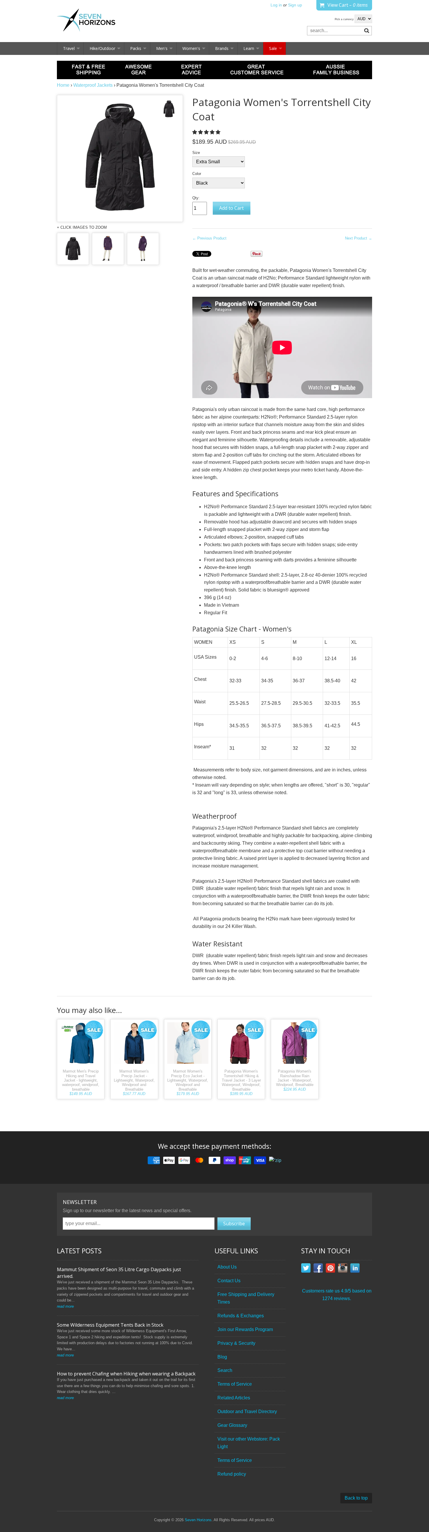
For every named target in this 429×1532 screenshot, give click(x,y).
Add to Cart (231, 208)
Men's (162, 48)
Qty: (196, 198)
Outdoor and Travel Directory (247, 1411)
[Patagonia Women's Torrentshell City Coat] (73, 249)
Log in (276, 5)
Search (224, 1370)
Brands (222, 48)
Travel (69, 48)
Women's (191, 48)
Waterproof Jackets (93, 85)
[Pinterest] (330, 1269)
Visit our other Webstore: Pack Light (248, 1442)
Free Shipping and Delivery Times (245, 1298)
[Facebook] (318, 1269)
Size (196, 152)
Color (196, 173)
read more (65, 1306)
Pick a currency (345, 19)
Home (63, 85)
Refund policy (231, 1474)
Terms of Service (234, 1384)
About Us (227, 1266)
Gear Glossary (232, 1425)
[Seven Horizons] (86, 21)
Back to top (356, 1497)
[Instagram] (342, 1269)
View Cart (347, 5)
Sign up (295, 5)
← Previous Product (209, 238)
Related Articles (233, 1397)
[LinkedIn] (355, 1269)
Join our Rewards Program (245, 1329)
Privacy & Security (236, 1343)
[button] (207, 132)
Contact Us (228, 1280)
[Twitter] (306, 1269)
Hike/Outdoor (102, 48)
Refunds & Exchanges (240, 1315)
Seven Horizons (198, 1520)
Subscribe (234, 1223)
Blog (222, 1356)
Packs (135, 48)
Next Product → (358, 238)
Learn (248, 48)
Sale (273, 48)
